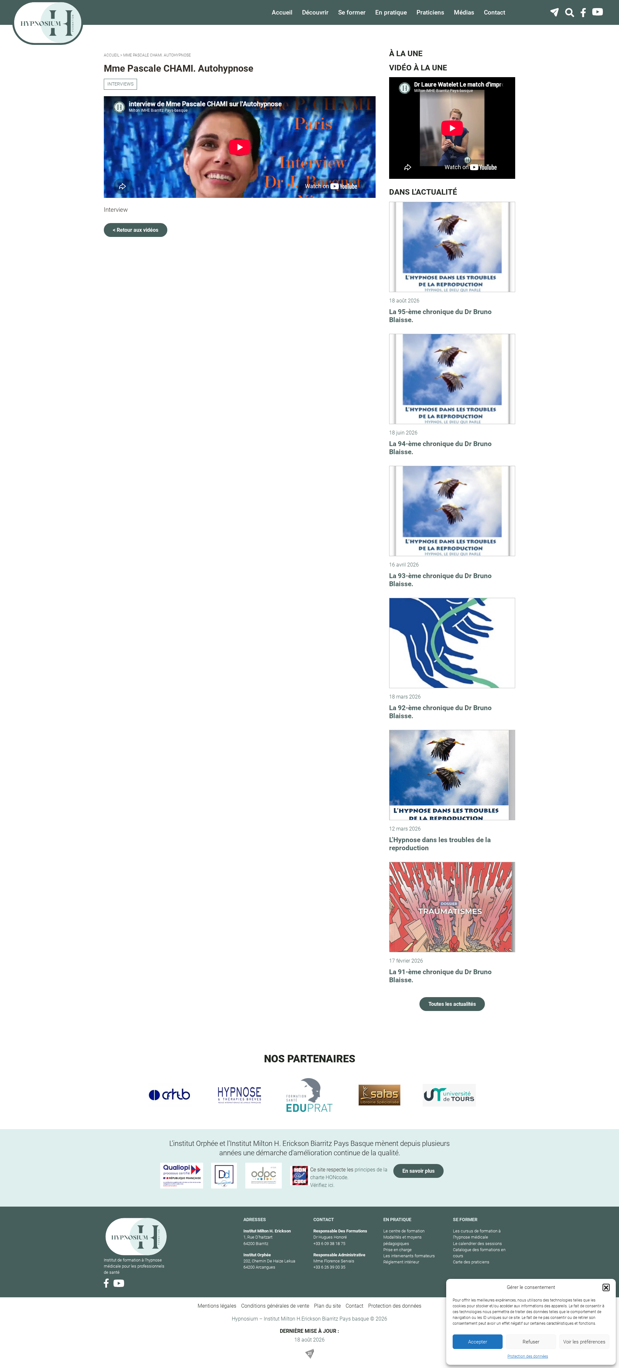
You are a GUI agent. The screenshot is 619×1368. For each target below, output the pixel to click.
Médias (464, 12)
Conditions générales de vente (275, 1306)
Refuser (531, 1342)
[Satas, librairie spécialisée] (379, 1095)
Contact (494, 12)
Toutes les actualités (452, 1004)
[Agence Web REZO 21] (309, 1354)
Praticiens (430, 12)
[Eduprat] (310, 1095)
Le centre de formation (404, 1231)
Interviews (120, 84)
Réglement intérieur (401, 1262)
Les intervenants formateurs (409, 1255)
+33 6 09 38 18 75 (329, 1243)
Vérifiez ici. (322, 1185)
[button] (606, 1287)
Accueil (282, 12)
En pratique (391, 12)
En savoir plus (418, 1171)
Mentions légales (217, 1306)
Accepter (477, 1342)
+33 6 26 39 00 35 (329, 1267)
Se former (352, 12)
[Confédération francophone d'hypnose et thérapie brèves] (170, 1095)
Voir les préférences (584, 1342)
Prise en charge (397, 1249)
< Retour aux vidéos (135, 230)
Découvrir (315, 12)
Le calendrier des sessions (477, 1243)
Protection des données (527, 1356)
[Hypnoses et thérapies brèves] (240, 1095)
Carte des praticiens (471, 1262)
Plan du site (327, 1306)
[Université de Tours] (449, 1095)
